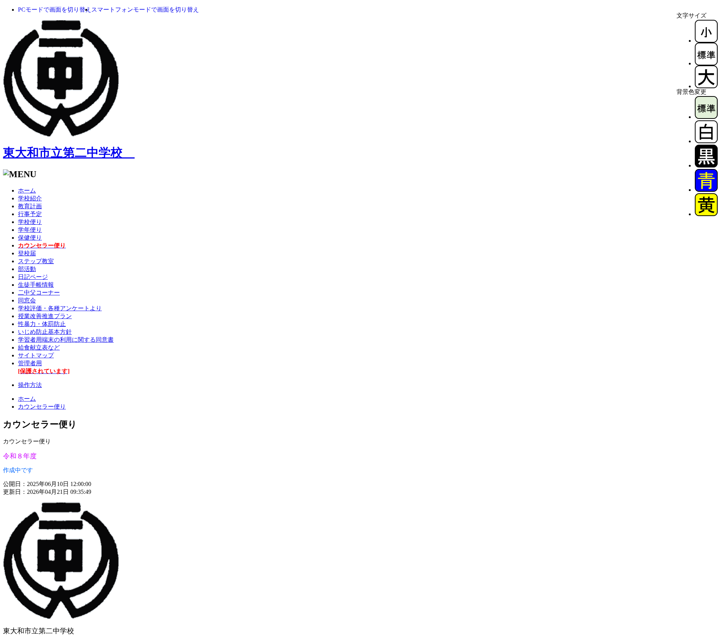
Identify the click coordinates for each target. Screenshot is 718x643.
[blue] (706, 190)
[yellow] (706, 214)
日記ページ (33, 277)
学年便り (30, 230)
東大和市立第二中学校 (69, 152)
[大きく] (706, 86)
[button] (54, 9)
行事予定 (30, 214)
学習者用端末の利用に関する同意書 (66, 339)
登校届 (27, 253)
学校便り (30, 222)
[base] (706, 117)
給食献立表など (39, 347)
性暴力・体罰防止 (42, 324)
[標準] (706, 63)
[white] (706, 141)
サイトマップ (36, 355)
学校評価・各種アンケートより (60, 308)
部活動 (27, 269)
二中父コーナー (39, 292)
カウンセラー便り (42, 406)
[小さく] (706, 40)
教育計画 (30, 206)
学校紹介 (30, 198)
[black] (706, 165)
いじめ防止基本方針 (45, 332)
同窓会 (27, 300)
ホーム (27, 190)
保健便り (30, 237)
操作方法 (30, 385)
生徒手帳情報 (36, 284)
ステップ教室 (36, 261)
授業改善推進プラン (45, 316)
